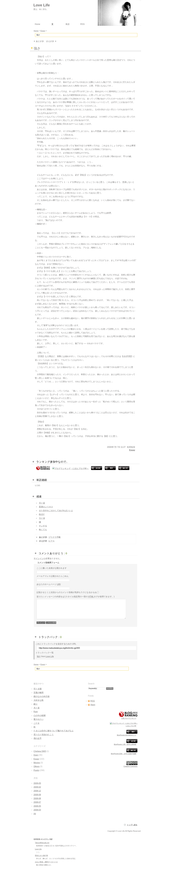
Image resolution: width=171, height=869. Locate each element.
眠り (36, 704)
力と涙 (42, 518)
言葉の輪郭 (39, 692)
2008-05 (37, 806)
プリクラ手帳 (55, 537)
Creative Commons (130, 766)
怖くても (43, 530)
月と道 (42, 503)
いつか (37, 485)
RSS (93, 701)
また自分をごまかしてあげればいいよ (56, 510)
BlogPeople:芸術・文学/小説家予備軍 (123, 754)
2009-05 (37, 783)
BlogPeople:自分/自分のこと (126, 735)
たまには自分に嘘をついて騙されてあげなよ (54, 731)
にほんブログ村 (131, 726)
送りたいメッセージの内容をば (75, 597)
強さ (39, 656)
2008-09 (37, 795)
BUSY (42, 514)
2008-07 (37, 802)
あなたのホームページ (49, 584)
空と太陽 (38, 689)
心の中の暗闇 (40, 715)
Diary (36, 755)
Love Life (50, 656)
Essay (132, 450)
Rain (36, 712)
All (35, 814)
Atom (93, 705)
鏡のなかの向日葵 (42, 696)
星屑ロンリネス (46, 507)
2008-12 (37, 791)
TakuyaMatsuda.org (42, 843)
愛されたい (39, 719)
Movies (37, 763)
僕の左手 (38, 738)
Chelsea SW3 (40, 751)
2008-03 (37, 810)
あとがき (40, 41)
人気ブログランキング (128, 718)
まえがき (50, 41)
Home (36, 664)
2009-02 (37, 787)
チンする (43, 526)
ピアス (52, 541)
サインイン (39, 558)
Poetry (36, 770)
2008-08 (37, 798)
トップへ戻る (132, 825)
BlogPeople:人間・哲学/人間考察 (125, 744)
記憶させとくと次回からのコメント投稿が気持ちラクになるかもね (67, 592)
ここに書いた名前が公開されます (52, 568)
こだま (37, 723)
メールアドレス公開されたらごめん (53, 576)
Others (36, 766)
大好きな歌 (39, 700)
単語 (67, 24)
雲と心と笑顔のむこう (44, 735)
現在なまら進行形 (41, 855)
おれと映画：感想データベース (46, 862)
